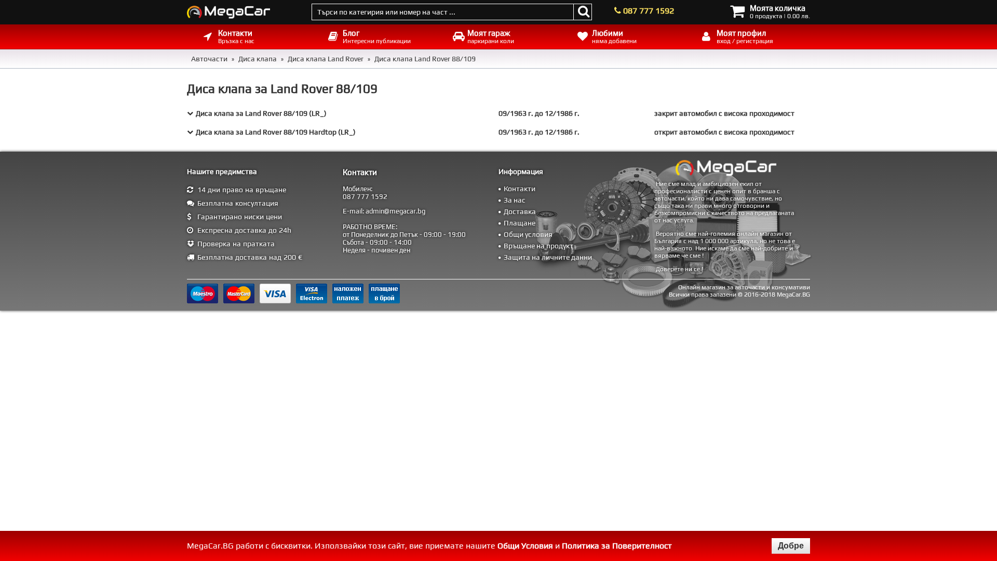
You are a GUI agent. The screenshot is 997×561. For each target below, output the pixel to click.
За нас (515, 200)
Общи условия (528, 234)
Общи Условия (525, 546)
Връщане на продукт (538, 246)
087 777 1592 (648, 11)
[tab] (498, 113)
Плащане (519, 223)
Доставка (520, 211)
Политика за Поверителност (617, 546)
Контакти (519, 188)
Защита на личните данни (548, 257)
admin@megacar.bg (395, 211)
